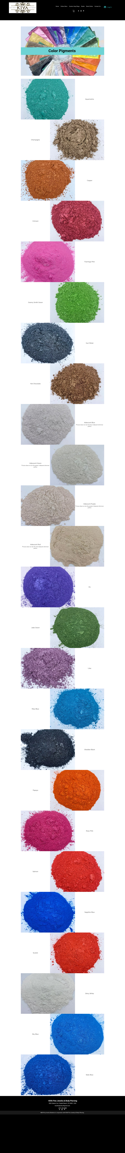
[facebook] (78, 11)
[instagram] (81, 11)
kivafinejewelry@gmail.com (62, 1105)
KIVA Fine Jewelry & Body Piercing (62, 1101)
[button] (74, 11)
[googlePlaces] (83, 11)
